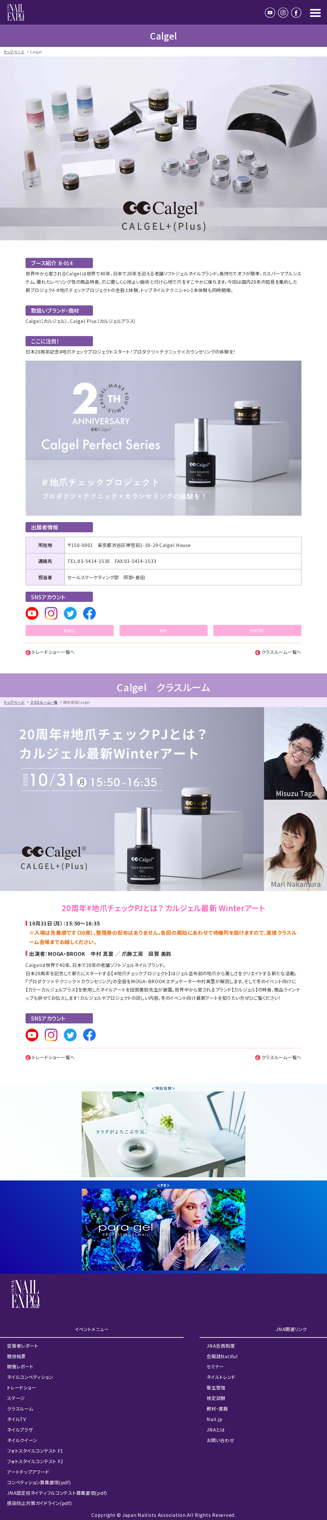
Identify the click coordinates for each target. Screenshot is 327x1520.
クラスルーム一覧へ (281, 651)
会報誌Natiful (222, 1356)
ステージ (16, 1398)
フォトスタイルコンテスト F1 (35, 1450)
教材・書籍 (217, 1408)
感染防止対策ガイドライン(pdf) (39, 1503)
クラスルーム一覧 (44, 702)
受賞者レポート (22, 1345)
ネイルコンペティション (30, 1377)
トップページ (14, 51)
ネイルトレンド (221, 1377)
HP (163, 630)
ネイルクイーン (22, 1440)
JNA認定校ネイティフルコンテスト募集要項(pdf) (57, 1492)
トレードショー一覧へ (53, 651)
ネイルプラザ (20, 1429)
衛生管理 (216, 1387)
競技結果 (16, 1356)
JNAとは (216, 1429)
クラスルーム (20, 1408)
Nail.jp (214, 1419)
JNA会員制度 (221, 1345)
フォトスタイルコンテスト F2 (35, 1461)
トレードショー (21, 1387)
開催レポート (20, 1366)
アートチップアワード (28, 1471)
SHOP (257, 630)
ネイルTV (16, 1419)
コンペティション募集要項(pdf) (39, 1482)
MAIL (70, 630)
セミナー (215, 1366)
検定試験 (216, 1398)
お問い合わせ (220, 1440)
